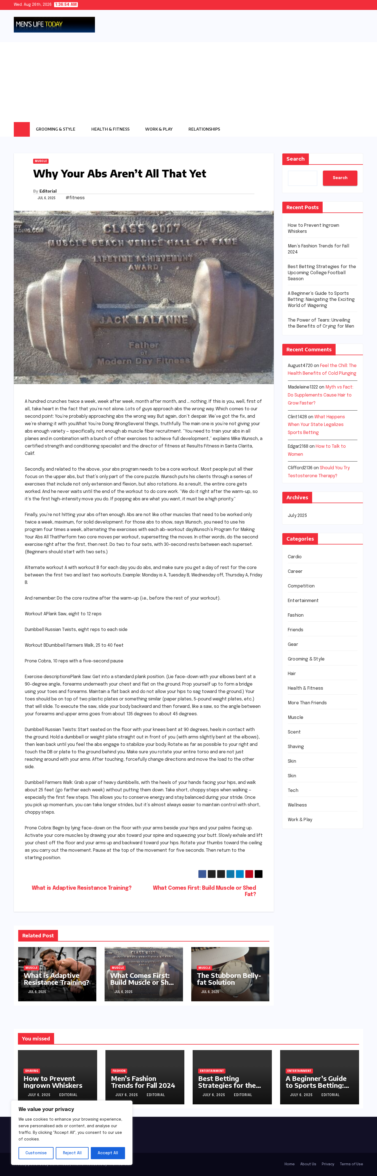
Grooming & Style (56, 129)
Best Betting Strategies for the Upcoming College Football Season (322, 273)
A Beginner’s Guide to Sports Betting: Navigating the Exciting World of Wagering (321, 299)
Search (295, 159)
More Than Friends (307, 703)
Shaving (296, 747)
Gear (293, 644)
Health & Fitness (110, 129)
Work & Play (159, 129)
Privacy (328, 1164)
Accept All (108, 1153)
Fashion (296, 615)
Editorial (48, 191)
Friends (295, 630)
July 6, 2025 (40, 1095)
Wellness (297, 805)
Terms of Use (351, 1164)
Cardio (295, 557)
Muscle (41, 161)
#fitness (75, 198)
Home (290, 1164)
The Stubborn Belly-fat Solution (229, 978)
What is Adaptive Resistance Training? (82, 888)
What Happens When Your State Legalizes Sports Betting (316, 425)
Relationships (205, 129)
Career (295, 571)
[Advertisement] (188, 80)
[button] (359, 129)
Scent (294, 732)
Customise (36, 1153)
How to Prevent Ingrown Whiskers (52, 1081)
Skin (292, 761)
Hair (292, 673)
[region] (71, 1133)
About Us (308, 1164)
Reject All (72, 1153)
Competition (301, 586)
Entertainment (303, 600)
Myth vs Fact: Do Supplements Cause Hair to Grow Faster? (320, 395)
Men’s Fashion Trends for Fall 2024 (143, 1081)
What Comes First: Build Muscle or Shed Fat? (204, 891)
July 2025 (297, 515)
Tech (293, 790)
